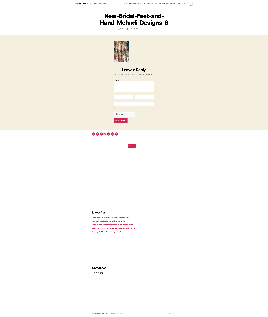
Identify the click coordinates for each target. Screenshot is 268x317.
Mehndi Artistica (81, 3)
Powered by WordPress (115, 313)
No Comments (145, 29)
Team (123, 29)
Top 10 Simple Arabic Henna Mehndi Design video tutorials (112, 225)
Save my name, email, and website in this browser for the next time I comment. (133, 108)
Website (116, 101)
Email (136, 94)
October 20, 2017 (133, 29)
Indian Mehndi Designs (135, 3)
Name (116, 94)
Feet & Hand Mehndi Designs (167, 3)
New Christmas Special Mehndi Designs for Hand (109, 221)
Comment (117, 80)
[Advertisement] (114, 165)
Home (125, 3)
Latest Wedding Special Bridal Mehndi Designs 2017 (110, 217)
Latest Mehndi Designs (149, 3)
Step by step (181, 3)
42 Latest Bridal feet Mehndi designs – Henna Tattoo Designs (113, 228)
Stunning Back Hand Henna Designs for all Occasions (110, 232)
